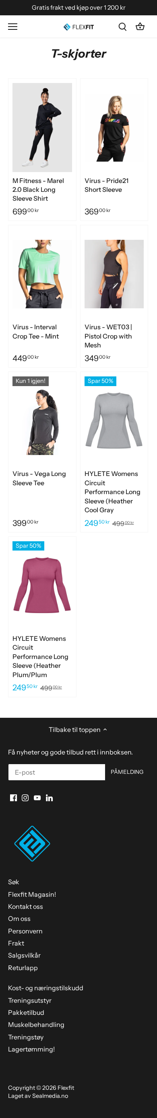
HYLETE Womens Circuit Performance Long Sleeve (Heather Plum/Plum (40, 656)
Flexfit (66, 1087)
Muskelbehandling (36, 1024)
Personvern (25, 931)
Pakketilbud (26, 1012)
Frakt (16, 943)
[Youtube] (37, 797)
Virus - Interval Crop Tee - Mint (35, 331)
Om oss (19, 918)
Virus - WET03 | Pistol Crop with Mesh (108, 336)
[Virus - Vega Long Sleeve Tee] (42, 420)
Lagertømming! (31, 1049)
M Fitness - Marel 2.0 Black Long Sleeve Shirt (38, 190)
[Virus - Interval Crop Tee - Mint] (42, 273)
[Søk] (122, 26)
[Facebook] (13, 797)
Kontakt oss (25, 906)
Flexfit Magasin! (32, 894)
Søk (13, 882)
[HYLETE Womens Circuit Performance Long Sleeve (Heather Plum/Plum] (42, 585)
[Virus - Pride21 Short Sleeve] (114, 127)
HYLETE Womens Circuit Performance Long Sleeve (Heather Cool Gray (112, 492)
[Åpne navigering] (12, 26)
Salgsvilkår (24, 955)
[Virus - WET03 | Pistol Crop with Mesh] (114, 273)
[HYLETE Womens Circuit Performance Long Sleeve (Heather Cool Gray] (114, 420)
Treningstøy (25, 1037)
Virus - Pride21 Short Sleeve (106, 185)
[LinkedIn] (49, 797)
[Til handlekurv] (140, 26)
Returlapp (23, 968)
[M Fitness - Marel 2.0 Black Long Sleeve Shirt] (42, 127)
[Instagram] (25, 797)
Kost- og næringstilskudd (45, 988)
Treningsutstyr (30, 1000)
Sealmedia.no (50, 1095)
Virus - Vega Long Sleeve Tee (39, 478)
